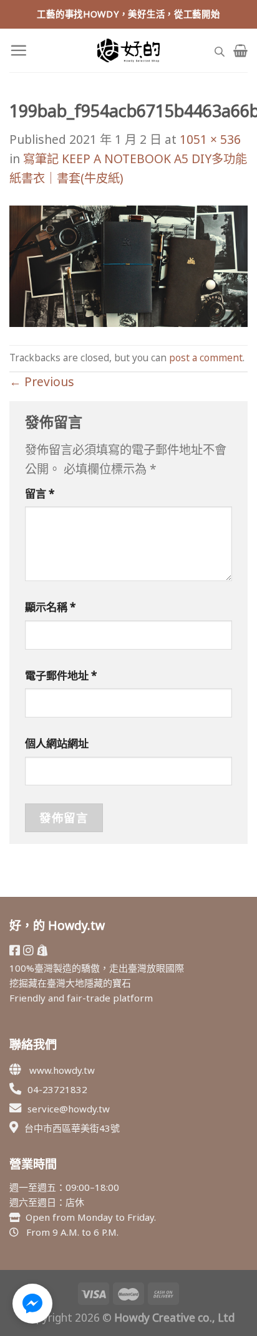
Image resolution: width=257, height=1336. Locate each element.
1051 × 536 (210, 139)
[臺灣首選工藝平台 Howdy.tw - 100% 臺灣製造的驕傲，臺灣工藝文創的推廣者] (128, 50)
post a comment (206, 357)
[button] (32, 1304)
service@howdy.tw (68, 1108)
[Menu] (18, 50)
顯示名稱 (50, 607)
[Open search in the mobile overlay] (220, 50)
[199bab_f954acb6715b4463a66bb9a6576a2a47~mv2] (128, 265)
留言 (40, 493)
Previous (41, 381)
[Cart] (240, 50)
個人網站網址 (57, 743)
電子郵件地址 (61, 675)
